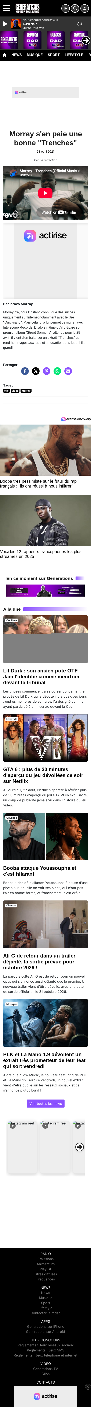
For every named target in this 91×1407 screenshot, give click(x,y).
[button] (22, 1147)
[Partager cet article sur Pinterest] (45, 373)
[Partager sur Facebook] (24, 373)
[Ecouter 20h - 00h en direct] (45, 590)
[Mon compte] (84, 8)
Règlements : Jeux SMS (45, 1350)
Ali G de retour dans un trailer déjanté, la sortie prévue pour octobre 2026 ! (39, 961)
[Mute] (79, 24)
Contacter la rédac (45, 1313)
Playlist (45, 1269)
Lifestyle (74, 55)
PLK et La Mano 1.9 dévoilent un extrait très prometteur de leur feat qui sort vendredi (44, 1060)
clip (6, 390)
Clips (45, 1374)
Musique (35, 55)
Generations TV (45, 1369)
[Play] (5, 23)
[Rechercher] (75, 8)
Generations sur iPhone (45, 1326)
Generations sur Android (45, 1331)
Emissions (46, 1259)
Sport (54, 55)
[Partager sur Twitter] (35, 373)
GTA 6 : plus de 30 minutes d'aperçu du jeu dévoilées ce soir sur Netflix (43, 775)
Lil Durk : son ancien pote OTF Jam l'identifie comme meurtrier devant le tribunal (41, 676)
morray (26, 390)
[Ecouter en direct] (65, 8)
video (15, 390)
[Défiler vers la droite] (79, 1147)
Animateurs (46, 1264)
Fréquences (45, 1279)
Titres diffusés (45, 1274)
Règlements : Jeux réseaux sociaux (46, 1345)
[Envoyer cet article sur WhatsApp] (56, 373)
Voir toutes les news (45, 1103)
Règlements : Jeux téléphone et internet (45, 1355)
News (16, 55)
